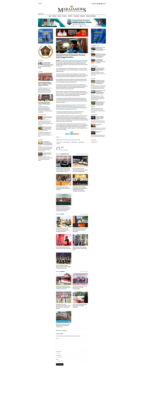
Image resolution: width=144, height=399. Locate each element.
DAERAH (59, 16)
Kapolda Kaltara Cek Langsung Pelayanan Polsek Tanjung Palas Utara (80, 248)
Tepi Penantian (99, 124)
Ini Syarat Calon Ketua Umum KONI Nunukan (44, 103)
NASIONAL (54, 16)
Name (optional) (58, 351)
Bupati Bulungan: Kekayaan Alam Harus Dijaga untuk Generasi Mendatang (80, 230)
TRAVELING (82, 16)
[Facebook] (66, 134)
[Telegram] (74, 134)
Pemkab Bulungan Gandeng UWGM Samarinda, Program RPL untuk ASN (63, 188)
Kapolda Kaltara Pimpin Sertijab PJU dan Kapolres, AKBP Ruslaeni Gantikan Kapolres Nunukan (63, 170)
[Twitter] (68, 134)
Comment (57, 338)
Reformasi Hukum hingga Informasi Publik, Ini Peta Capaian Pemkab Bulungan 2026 (63, 267)
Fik (65, 129)
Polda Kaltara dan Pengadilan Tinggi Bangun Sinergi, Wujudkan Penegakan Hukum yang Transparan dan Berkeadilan (80, 189)
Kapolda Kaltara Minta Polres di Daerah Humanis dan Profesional (63, 247)
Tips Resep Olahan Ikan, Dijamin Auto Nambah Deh (47, 117)
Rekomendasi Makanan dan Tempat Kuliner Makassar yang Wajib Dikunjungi (47, 129)
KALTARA (64, 16)
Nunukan (58, 143)
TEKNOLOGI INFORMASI (91, 16)
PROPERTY (70, 16)
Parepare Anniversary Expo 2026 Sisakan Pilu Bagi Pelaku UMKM (100, 69)
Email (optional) (58, 355)
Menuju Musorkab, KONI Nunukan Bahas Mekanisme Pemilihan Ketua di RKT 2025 (100, 92)
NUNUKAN (78, 139)
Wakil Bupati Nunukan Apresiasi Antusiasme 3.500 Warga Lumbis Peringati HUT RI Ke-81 (63, 287)
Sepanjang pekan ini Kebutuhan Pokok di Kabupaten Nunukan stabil (74, 60)
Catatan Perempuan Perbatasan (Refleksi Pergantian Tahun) (100, 117)
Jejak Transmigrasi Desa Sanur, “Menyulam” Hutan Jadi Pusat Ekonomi (45, 84)
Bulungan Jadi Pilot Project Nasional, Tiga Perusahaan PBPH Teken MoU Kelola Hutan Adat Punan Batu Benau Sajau (63, 208)
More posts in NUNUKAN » (84, 271)
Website (57, 359)
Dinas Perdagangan (67, 142)
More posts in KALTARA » (84, 214)
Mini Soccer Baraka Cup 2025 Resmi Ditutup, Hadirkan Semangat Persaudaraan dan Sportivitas (98, 103)
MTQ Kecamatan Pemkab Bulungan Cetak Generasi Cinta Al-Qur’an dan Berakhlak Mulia (80, 170)
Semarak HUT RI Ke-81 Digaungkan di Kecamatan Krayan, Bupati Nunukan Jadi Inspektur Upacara (63, 306)
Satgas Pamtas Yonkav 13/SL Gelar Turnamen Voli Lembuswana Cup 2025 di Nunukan (100, 82)
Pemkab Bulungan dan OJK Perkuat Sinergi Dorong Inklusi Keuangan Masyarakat (62, 230)
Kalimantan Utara (74, 142)
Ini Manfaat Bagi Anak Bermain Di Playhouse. (47, 153)
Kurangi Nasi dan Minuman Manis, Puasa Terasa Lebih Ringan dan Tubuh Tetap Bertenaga (47, 143)
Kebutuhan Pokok (81, 142)
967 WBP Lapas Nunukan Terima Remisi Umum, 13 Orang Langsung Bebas (80, 287)
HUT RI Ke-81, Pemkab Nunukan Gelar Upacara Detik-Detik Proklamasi (80, 306)
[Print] (76, 134)
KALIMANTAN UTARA (65, 139)
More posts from (64, 149)
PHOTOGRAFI (76, 16)
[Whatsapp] (70, 134)
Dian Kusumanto (59, 142)
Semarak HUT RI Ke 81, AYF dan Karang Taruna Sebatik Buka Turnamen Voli (63, 325)
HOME (50, 16)
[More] (78, 134)
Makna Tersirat (99, 131)
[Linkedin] (72, 134)
